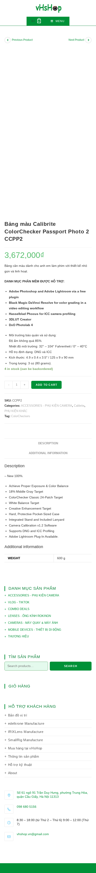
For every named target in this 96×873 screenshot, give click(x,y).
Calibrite (79, 405)
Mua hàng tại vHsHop (25, 748)
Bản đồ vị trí (17, 715)
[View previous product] (7, 40)
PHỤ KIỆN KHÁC (15, 411)
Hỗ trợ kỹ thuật (20, 765)
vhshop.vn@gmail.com (33, 834)
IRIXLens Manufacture (26, 732)
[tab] (48, 444)
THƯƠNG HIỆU (18, 636)
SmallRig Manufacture (25, 740)
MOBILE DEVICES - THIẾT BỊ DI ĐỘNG (34, 629)
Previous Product (22, 39)
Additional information (48, 453)
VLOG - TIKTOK (18, 602)
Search (70, 666)
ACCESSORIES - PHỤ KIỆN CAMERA (46, 405)
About (12, 773)
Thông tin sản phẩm (23, 756)
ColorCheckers (20, 416)
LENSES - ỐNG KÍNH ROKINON (29, 616)
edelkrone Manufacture (26, 723)
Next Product (76, 39)
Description (48, 443)
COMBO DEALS (18, 609)
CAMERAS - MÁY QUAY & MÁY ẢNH (33, 622)
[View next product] (88, 40)
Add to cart (46, 384)
